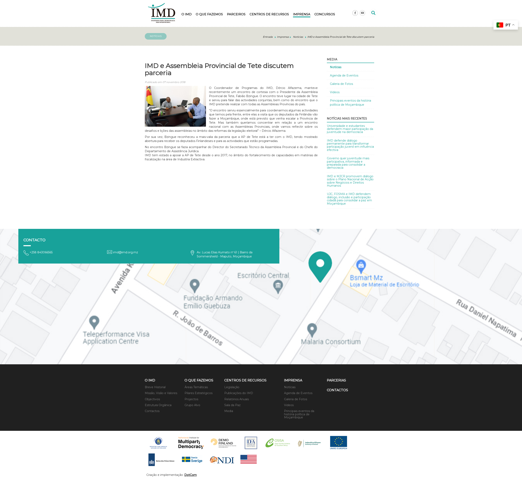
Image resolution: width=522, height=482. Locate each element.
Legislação (231, 387)
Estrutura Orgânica (158, 405)
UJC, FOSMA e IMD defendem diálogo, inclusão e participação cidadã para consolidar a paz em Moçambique (349, 198)
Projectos (191, 399)
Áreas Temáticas (196, 387)
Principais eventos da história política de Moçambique (350, 102)
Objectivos (152, 399)
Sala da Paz (232, 405)
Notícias (335, 67)
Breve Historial (155, 387)
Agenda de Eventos (344, 75)
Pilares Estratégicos (198, 393)
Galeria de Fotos (341, 84)
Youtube (362, 13)
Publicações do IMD (238, 393)
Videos (335, 92)
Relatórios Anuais (236, 399)
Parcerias (336, 380)
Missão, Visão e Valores (161, 393)
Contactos (152, 411)
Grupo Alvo (192, 405)
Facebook (355, 13)
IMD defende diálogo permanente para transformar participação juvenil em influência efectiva (350, 145)
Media (228, 411)
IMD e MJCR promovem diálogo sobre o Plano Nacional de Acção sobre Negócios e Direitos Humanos (350, 180)
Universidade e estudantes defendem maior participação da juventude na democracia (350, 129)
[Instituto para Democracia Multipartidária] (161, 13)
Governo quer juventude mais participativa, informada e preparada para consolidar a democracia (348, 163)
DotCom (190, 475)
